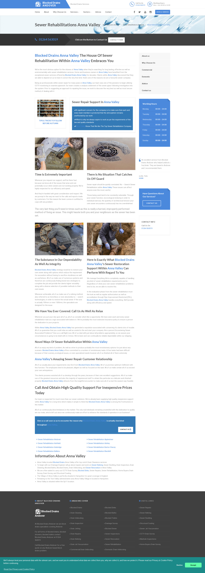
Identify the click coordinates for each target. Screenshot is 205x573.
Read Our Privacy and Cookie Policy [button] (19, 569)
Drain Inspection (77, 523)
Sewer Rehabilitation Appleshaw (100, 439)
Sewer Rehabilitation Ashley (99, 443)
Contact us (146, 90)
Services (74, 12)
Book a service (163, 12)
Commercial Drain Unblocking (82, 549)
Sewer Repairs (145, 508)
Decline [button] (180, 565)
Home (37, 12)
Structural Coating (147, 523)
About (46, 12)
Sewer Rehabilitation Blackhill (99, 451)
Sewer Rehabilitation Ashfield (49, 443)
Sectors (86, 12)
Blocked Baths (110, 513)
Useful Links (147, 501)
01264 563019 (140, 5)
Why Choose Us (59, 12)
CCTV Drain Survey (147, 534)
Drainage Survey (111, 523)
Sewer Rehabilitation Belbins (49, 451)
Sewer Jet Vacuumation (149, 529)
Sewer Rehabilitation (113, 544)
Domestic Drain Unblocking (115, 549)
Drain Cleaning (76, 513)
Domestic (146, 77)
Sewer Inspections (112, 534)
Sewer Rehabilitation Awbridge (49, 447)
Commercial (147, 70)
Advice (98, 12)
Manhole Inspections (148, 539)
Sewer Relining (97, 465)
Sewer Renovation (93, 468)
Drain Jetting (75, 529)
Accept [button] (193, 565)
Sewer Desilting (146, 518)
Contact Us (125, 429)
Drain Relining (76, 539)
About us (145, 56)
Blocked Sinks (83, 470)
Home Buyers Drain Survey (150, 544)
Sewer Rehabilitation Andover (49, 439)
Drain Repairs (76, 534)
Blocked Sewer (111, 529)
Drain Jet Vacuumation (79, 544)
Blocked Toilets (111, 518)
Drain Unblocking (77, 518)
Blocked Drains (59, 462)
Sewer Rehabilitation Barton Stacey (102, 447)
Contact (108, 12)
